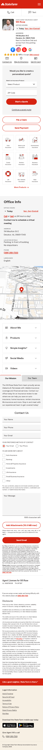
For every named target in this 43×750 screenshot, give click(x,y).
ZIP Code (11, 93)
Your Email (8, 436)
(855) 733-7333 (6, 572)
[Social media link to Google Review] (30, 49)
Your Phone (8, 427)
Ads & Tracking (7, 694)
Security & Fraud (8, 697)
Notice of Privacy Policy (10, 707)
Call (5, 216)
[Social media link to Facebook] (13, 49)
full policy (19, 638)
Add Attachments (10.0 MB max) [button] (21, 525)
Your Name (8, 419)
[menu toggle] (39, 4)
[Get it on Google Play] (26, 725)
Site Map (5, 713)
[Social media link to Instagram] (18, 49)
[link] (11, 4)
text (12, 216)
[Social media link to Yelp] (24, 49)
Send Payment (21, 128)
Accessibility (6, 700)
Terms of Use (7, 704)
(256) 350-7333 (11, 253)
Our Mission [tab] (10, 378)
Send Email (21, 540)
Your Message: (10, 496)
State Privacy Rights (9, 710)
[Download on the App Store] (9, 725)
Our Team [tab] (32, 378)
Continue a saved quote (21, 110)
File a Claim (21, 120)
